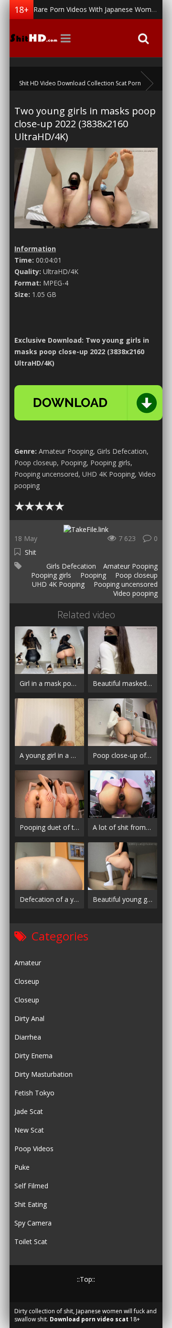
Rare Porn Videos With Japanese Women (96, 9)
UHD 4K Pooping (57, 584)
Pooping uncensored (125, 584)
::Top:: (86, 1279)
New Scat (29, 1129)
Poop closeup (135, 575)
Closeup (26, 981)
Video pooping (134, 593)
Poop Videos (34, 1148)
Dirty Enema (33, 1055)
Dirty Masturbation (43, 1074)
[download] (88, 402)
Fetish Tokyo (34, 1092)
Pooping (92, 575)
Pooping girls (50, 575)
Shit (30, 552)
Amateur (27, 962)
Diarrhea (27, 1037)
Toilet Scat (30, 1241)
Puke (22, 1167)
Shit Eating (30, 1204)
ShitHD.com (33, 38)
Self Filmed (31, 1185)
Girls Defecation (70, 566)
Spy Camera (33, 1222)
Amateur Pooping (130, 566)
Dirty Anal (29, 1018)
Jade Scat (28, 1111)
